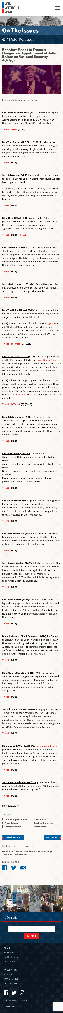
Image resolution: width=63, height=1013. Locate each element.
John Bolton (40, 819)
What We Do (10, 970)
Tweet (5, 733)
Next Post (51, 837)
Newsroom (9, 952)
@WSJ (51, 323)
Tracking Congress (43, 823)
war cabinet (40, 826)
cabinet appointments (16, 819)
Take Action (10, 961)
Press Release (11, 823)
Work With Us (12, 974)
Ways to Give (11, 979)
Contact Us (10, 983)
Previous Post (13, 837)
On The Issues (11, 957)
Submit (31, 935)
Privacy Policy (11, 1006)
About (7, 948)
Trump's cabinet (13, 826)
